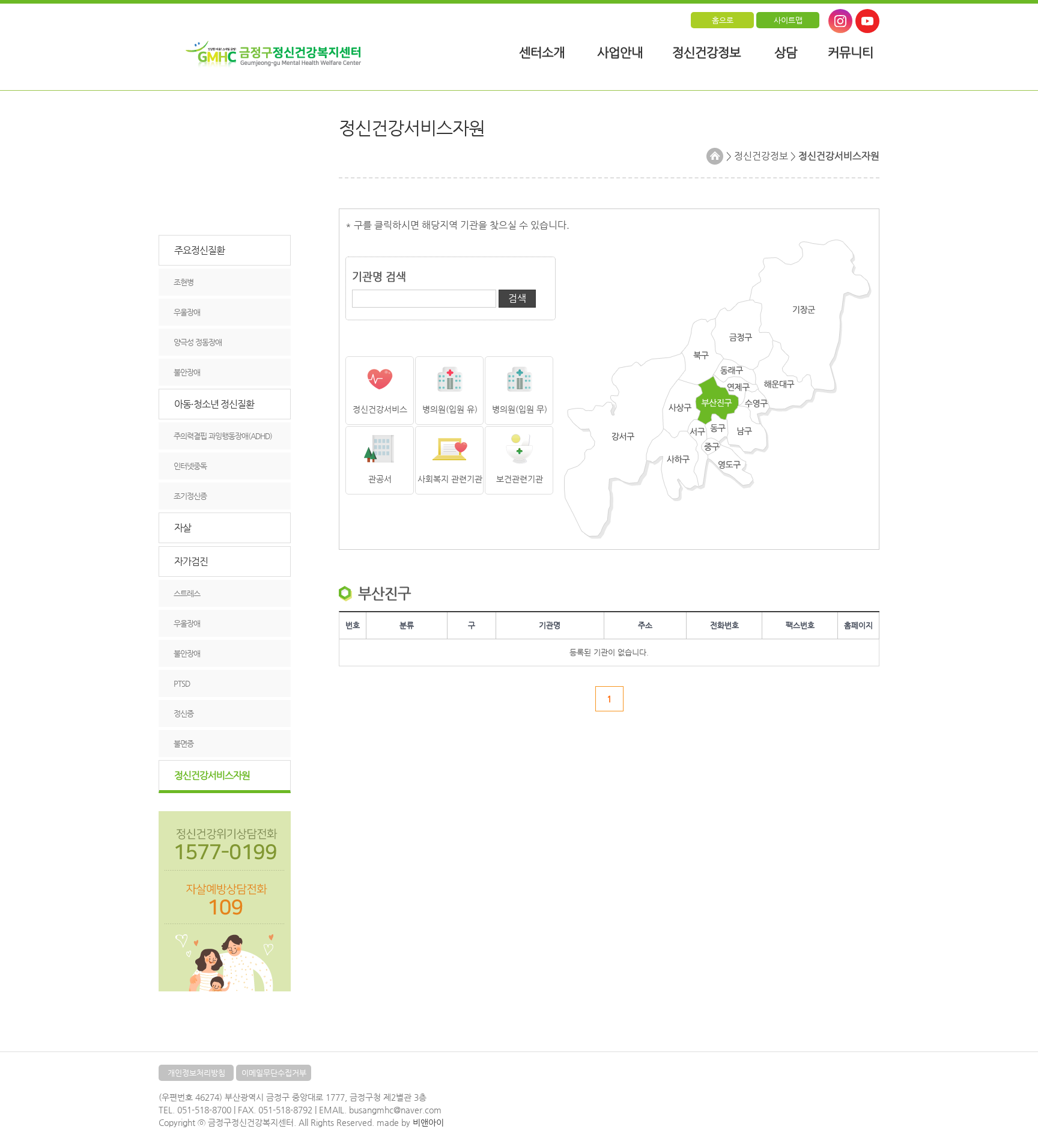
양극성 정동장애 (198, 342)
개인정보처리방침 (196, 1072)
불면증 (183, 743)
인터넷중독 (190, 465)
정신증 (183, 713)
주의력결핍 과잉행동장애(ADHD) (223, 435)
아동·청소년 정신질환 (214, 404)
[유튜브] (867, 21)
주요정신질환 (199, 250)
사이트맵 (788, 20)
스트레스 (187, 593)
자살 (182, 528)
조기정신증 (190, 496)
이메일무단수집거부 (273, 1072)
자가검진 (191, 561)
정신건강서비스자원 (212, 775)
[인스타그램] (840, 21)
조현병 (183, 282)
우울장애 (187, 312)
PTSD (182, 683)
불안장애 (187, 372)
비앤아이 (428, 1122)
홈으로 (722, 20)
